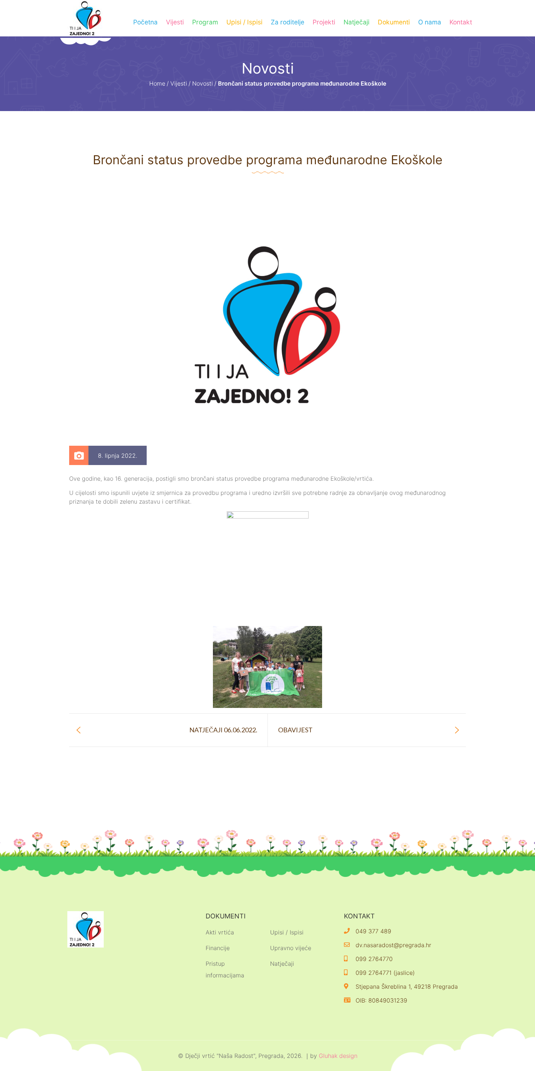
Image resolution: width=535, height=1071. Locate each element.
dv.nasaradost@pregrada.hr (393, 945)
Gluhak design (338, 1055)
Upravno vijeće (290, 948)
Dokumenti (394, 22)
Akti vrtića (220, 932)
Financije (218, 948)
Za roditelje (287, 22)
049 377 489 (373, 931)
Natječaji (356, 22)
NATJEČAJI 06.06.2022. (223, 730)
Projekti (324, 22)
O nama (429, 22)
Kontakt (460, 22)
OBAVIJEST (295, 730)
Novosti (202, 83)
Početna (145, 22)
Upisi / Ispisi (244, 22)
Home (157, 83)
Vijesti (175, 22)
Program (205, 22)
